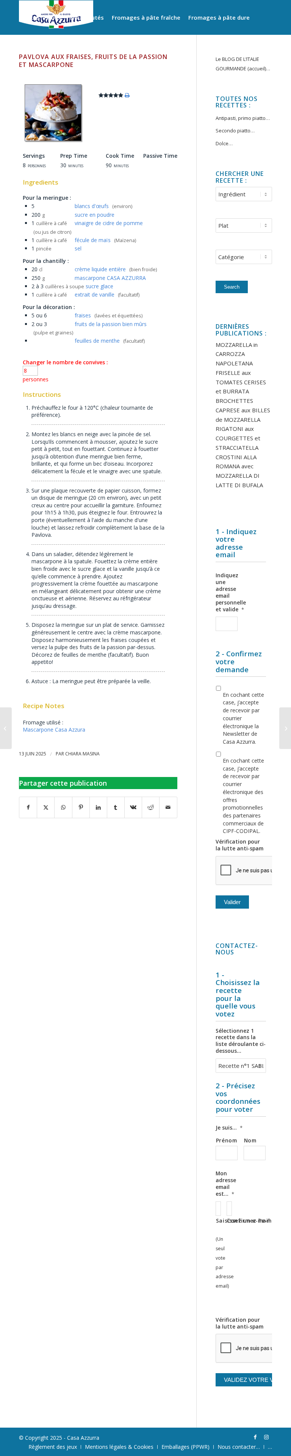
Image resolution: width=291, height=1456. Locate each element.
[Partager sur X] (45, 807)
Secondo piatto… (235, 130)
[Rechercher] (123, 51)
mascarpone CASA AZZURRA (110, 277)
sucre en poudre (94, 214)
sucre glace (99, 286)
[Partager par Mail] (168, 807)
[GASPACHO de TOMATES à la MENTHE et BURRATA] (6, 728)
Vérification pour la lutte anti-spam (239, 845)
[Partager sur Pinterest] (80, 807)
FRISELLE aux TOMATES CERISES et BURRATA (241, 382)
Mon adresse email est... (226, 1183)
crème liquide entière (100, 269)
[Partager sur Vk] (133, 807)
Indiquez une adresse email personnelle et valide (231, 592)
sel (78, 248)
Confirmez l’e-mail (229, 1220)
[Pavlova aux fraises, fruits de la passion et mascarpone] (53, 141)
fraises (83, 315)
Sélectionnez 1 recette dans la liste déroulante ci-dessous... (241, 1041)
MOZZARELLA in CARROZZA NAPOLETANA (237, 354)
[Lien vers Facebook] (255, 1437)
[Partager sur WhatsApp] (63, 807)
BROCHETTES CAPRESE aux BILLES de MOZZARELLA (243, 410)
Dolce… (224, 143)
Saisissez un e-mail (218, 1220)
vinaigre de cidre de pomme (109, 223)
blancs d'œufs (92, 206)
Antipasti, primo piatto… (243, 118)
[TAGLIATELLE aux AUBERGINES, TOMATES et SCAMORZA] (285, 728)
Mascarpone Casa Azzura (54, 729)
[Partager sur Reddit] (150, 807)
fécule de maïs (93, 240)
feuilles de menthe (97, 340)
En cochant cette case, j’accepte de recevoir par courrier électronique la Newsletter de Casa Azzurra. (243, 718)
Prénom (226, 1140)
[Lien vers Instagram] (266, 1437)
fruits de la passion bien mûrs (111, 324)
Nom (250, 1140)
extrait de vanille (94, 294)
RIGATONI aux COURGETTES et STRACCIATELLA (238, 438)
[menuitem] (42, 17)
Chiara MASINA (82, 754)
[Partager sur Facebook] (28, 807)
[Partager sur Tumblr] (115, 807)
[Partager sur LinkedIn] (98, 807)
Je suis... (229, 1127)
